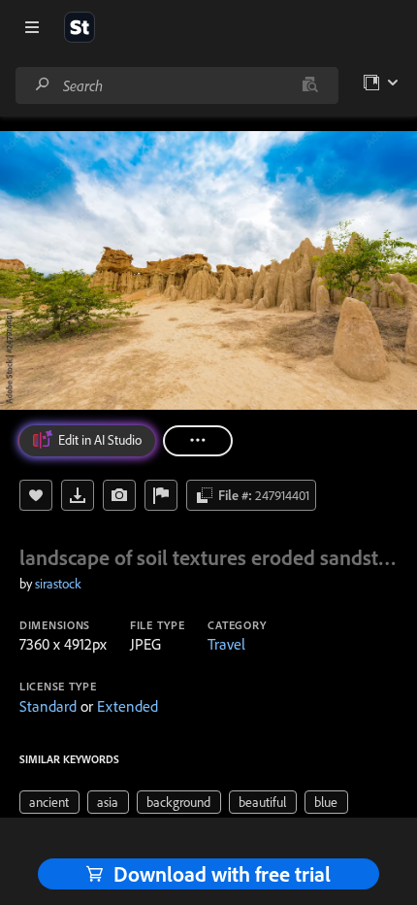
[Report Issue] (160, 495)
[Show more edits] (198, 440)
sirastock (58, 583)
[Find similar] (310, 85)
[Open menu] (32, 27)
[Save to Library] (35, 495)
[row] (49, 802)
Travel (226, 644)
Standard (48, 706)
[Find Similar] (119, 495)
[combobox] (176, 85)
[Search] (42, 85)
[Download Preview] (77, 495)
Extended (127, 706)
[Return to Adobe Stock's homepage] (79, 27)
